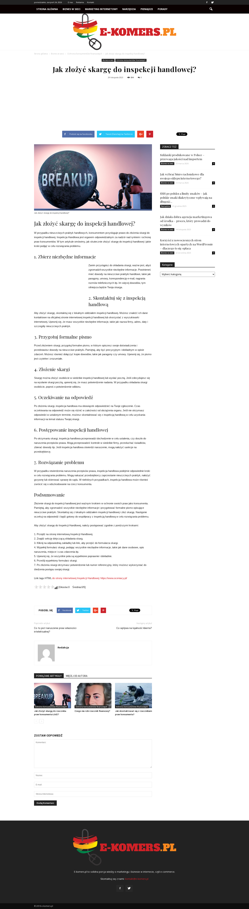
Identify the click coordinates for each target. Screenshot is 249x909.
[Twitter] (212, 2)
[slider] (44, 587)
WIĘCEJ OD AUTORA (76, 676)
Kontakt (90, 2)
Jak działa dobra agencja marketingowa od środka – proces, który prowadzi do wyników (186, 221)
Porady (162, 9)
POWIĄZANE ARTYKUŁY (49, 676)
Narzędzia (129, 9)
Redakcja (63, 647)
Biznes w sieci (71, 9)
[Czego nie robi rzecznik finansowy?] (93, 695)
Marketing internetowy (101, 9)
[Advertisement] (124, 105)
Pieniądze (147, 9)
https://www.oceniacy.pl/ (113, 578)
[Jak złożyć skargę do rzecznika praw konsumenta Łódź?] (52, 695)
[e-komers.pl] (124, 32)
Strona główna (47, 9)
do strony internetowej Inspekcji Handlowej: (76, 578)
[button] (211, 9)
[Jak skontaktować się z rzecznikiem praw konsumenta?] (133, 695)
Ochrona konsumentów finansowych (131, 60)
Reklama (80, 2)
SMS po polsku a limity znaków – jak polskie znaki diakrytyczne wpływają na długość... (186, 197)
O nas (70, 2)
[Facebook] (206, 2)
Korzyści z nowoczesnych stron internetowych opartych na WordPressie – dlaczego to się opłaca (186, 244)
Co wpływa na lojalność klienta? (134, 628)
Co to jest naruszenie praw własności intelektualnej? (55, 630)
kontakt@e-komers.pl (136, 878)
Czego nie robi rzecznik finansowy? (92, 711)
